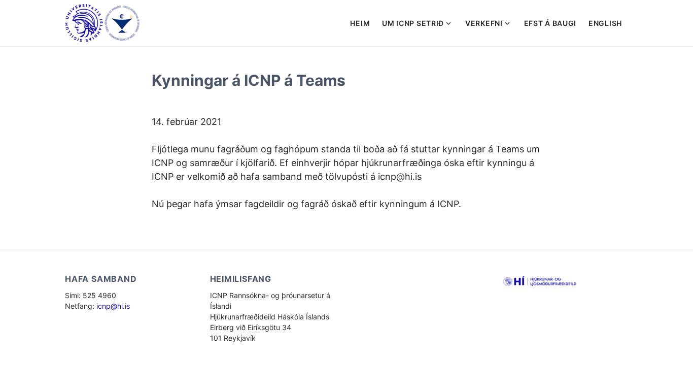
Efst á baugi (550, 23)
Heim (360, 23)
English (605, 23)
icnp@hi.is (113, 306)
